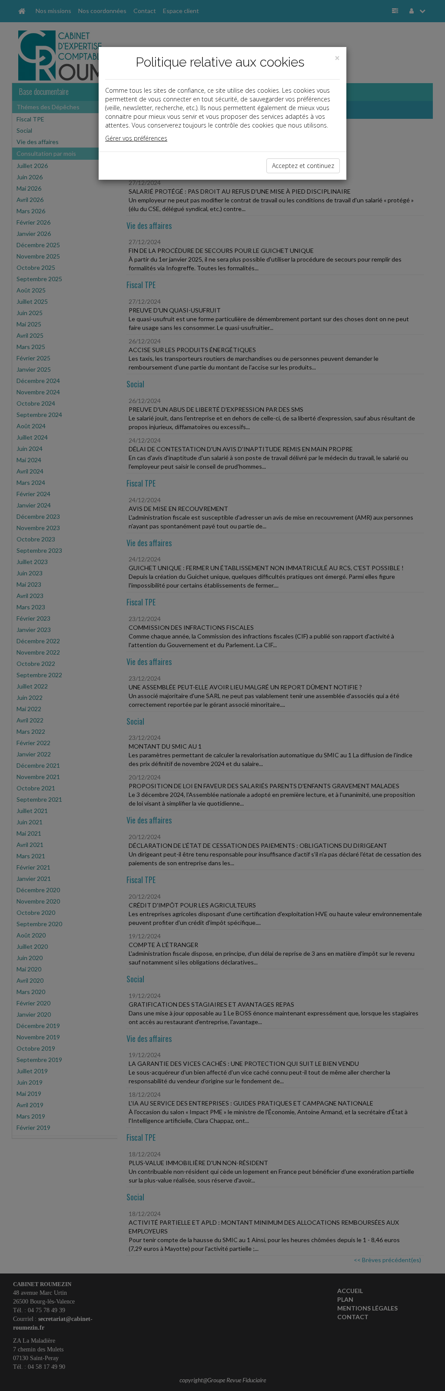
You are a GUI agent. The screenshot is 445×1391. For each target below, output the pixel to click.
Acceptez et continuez (303, 165)
